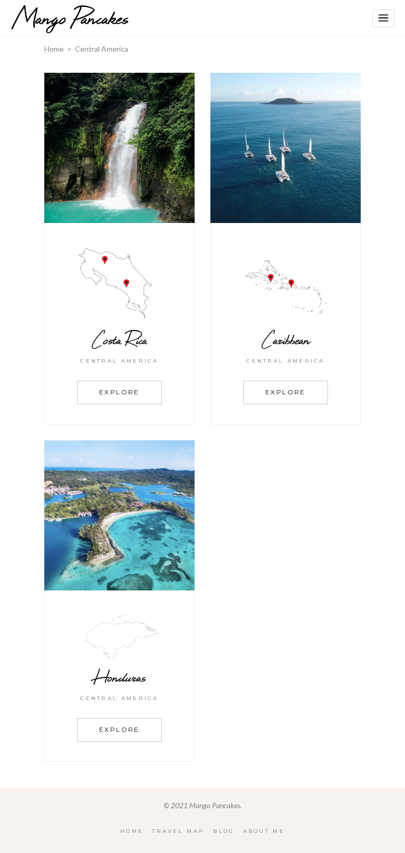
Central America (119, 360)
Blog (223, 831)
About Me (264, 831)
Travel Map (178, 831)
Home (54, 48)
